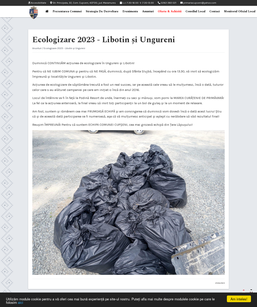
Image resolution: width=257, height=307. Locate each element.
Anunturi (148, 11)
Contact (214, 11)
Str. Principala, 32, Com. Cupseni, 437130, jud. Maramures (84, 2)
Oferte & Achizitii (170, 11)
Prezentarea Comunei (67, 11)
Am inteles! (238, 298)
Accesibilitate (38, 3)
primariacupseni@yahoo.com (199, 2)
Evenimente (130, 11)
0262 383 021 (168, 2)
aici (20, 302)
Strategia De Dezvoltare (102, 11)
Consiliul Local (195, 11)
